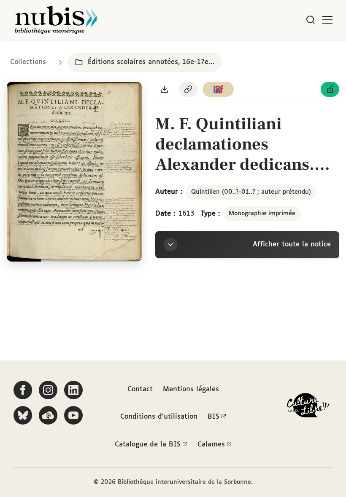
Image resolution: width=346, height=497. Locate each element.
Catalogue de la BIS (148, 444)
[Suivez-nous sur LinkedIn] (73, 390)
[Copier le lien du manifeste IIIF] (218, 89)
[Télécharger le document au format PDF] (164, 89)
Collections (28, 62)
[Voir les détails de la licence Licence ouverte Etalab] (330, 89)
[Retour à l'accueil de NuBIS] (56, 20)
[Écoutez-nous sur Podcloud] (48, 415)
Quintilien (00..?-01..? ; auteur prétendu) (251, 192)
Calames (211, 444)
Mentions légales (191, 389)
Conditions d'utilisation (158, 416)
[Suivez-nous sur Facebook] (23, 390)
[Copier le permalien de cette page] (188, 89)
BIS (213, 416)
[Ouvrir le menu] (327, 20)
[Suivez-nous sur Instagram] (48, 390)
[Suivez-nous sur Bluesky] (23, 415)
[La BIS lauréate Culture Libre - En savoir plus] (308, 407)
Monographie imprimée (262, 213)
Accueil (304, 51)
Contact (140, 389)
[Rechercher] (310, 20)
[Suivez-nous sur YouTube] (73, 415)
